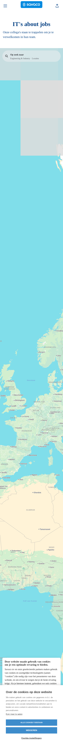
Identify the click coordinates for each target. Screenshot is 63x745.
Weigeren (31, 730)
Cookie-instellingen (31, 738)
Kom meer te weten (14, 714)
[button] (57, 6)
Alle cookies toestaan (31, 722)
